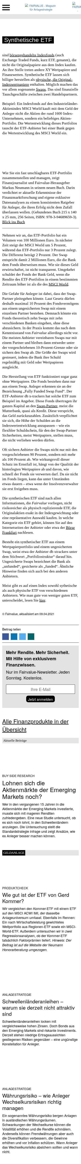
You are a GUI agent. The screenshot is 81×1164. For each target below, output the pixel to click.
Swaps (41, 89)
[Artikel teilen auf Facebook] (5, 636)
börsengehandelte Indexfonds (32, 55)
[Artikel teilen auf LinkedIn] (14, 636)
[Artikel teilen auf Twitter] (22, 636)
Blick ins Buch (13, 222)
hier (42, 600)
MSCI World (58, 284)
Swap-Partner (47, 406)
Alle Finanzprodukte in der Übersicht (35, 725)
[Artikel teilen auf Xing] (31, 636)
